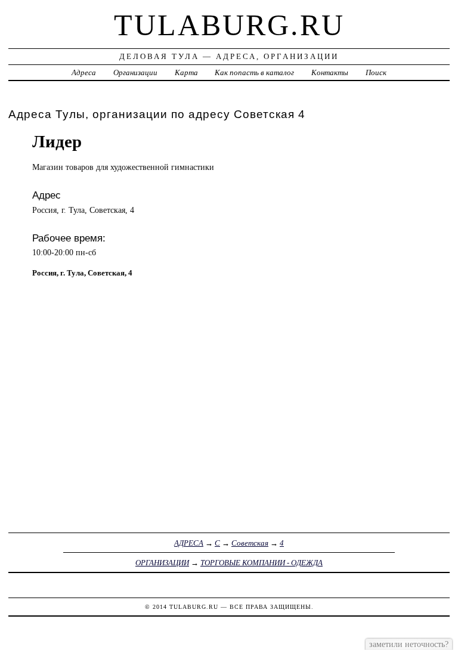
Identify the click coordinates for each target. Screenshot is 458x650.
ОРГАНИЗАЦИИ (162, 562)
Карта (186, 72)
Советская (249, 542)
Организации (135, 72)
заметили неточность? (408, 644)
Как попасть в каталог (254, 72)
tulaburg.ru (229, 25)
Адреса (84, 72)
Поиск (376, 72)
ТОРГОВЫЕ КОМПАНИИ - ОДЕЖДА (261, 562)
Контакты (329, 72)
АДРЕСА (188, 542)
